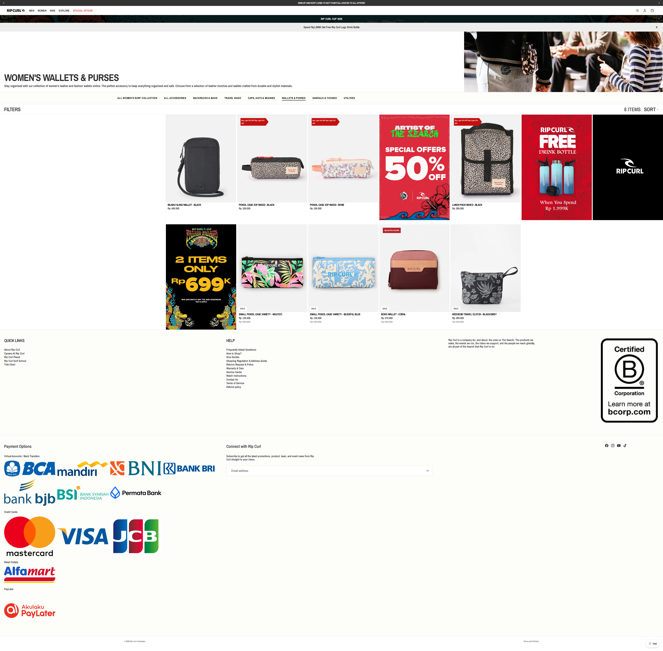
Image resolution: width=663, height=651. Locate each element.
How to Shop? (234, 353)
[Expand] (659, 19)
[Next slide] (231, 158)
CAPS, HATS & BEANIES (261, 98)
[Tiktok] (625, 445)
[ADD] (231, 197)
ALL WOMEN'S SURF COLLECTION (137, 98)
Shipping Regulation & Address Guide (246, 361)
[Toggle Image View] (653, 82)
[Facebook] (607, 445)
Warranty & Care (235, 368)
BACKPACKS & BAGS (205, 98)
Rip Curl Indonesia (137, 641)
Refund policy (233, 387)
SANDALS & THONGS (325, 98)
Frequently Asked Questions (241, 349)
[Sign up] (427, 470)
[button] (651, 109)
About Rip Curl (12, 349)
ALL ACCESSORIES (175, 98)
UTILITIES (349, 98)
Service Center (234, 372)
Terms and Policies (531, 641)
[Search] (637, 10)
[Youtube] (619, 445)
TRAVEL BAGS (232, 98)
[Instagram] (613, 445)
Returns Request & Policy (239, 365)
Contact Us (232, 379)
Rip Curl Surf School (15, 361)
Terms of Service (235, 383)
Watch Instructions (236, 376)
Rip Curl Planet (12, 357)
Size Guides (232, 357)
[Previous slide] (171, 158)
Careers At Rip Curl (14, 353)
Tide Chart (9, 365)
